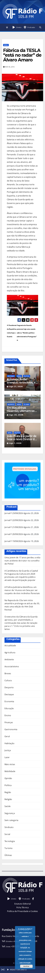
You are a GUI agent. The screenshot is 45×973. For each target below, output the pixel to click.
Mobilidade (9, 771)
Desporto (11, 404)
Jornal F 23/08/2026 (13, 513)
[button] (40, 27)
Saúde (7, 806)
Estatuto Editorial (22, 903)
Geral (6, 45)
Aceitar (26, 966)
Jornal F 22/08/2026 (13, 520)
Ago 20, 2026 (16, 415)
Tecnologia (9, 841)
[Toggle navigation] (7, 27)
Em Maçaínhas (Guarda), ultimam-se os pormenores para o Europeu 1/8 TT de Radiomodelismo (21, 409)
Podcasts (31, 27)
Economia (9, 701)
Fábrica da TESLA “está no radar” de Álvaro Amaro (22, 55)
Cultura (8, 680)
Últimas (26, 404)
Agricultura (9, 652)
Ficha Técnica (22, 907)
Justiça (7, 750)
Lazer (7, 757)
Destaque (11, 376)
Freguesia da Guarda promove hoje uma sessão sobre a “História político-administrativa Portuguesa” (27, 331)
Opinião (8, 778)
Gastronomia (10, 729)
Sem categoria (11, 820)
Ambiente (9, 659)
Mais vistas (9, 764)
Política (26, 376)
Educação (9, 708)
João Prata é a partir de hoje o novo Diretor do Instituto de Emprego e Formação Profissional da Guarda (21, 437)
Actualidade (10, 645)
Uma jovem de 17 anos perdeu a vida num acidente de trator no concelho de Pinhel (22, 560)
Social (7, 834)
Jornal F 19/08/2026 (13, 541)
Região (7, 792)
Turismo (8, 848)
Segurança (9, 813)
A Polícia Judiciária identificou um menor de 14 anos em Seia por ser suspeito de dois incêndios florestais (22, 590)
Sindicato (9, 827)
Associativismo (11, 666)
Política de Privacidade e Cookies (22, 911)
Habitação (9, 743)
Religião (8, 799)
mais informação (25, 963)
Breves (7, 673)
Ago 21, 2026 (16, 386)
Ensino (7, 715)
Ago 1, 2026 (15, 443)
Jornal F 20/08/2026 (13, 534)
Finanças (8, 722)
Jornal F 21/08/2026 (13, 527)
